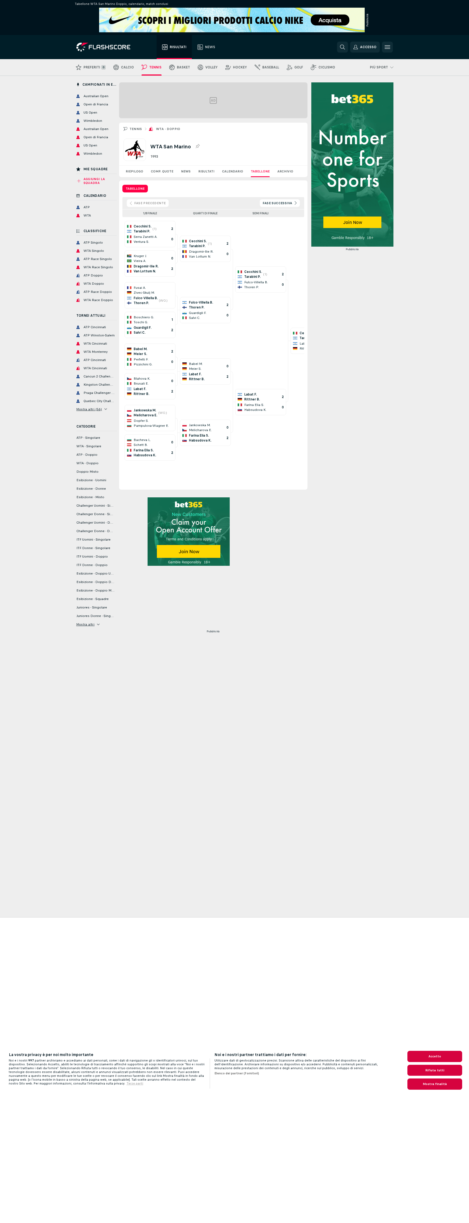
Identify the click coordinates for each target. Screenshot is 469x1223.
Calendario (232, 171)
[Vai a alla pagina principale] (107, 47)
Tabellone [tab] (135, 189)
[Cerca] (342, 47)
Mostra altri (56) (89, 409)
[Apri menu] (387, 47)
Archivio (285, 171)
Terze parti (134, 1083)
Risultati (206, 171)
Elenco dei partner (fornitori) (236, 1073)
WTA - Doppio (168, 129)
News (186, 171)
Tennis (136, 129)
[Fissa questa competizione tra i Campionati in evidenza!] (197, 146)
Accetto (434, 1056)
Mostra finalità (435, 1084)
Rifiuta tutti (435, 1070)
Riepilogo (134, 171)
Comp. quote (162, 171)
